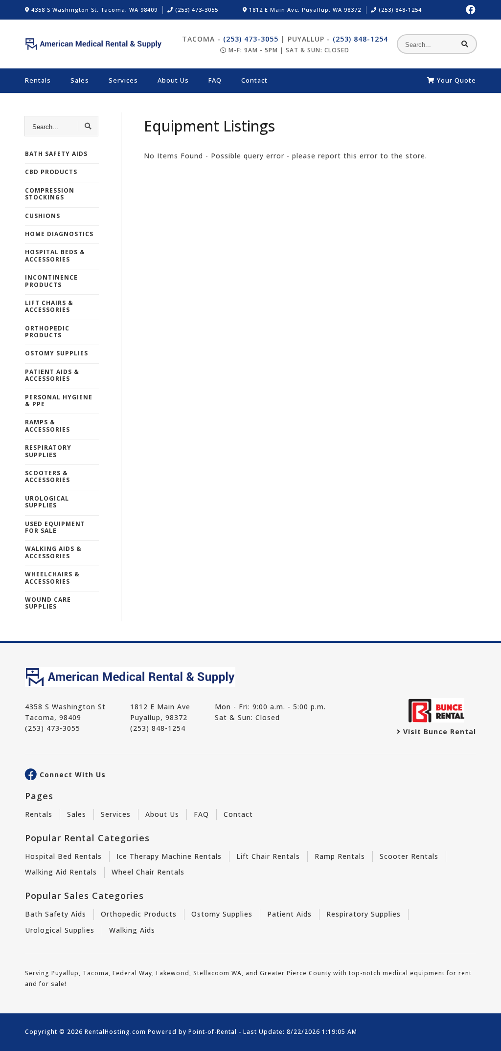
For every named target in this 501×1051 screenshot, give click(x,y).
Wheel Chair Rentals (148, 871)
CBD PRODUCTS (51, 172)
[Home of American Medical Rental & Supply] (93, 44)
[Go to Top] (482, 1034)
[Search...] (465, 44)
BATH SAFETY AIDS (56, 154)
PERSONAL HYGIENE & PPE (58, 400)
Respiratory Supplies (363, 914)
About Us (173, 80)
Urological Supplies (59, 930)
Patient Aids (289, 914)
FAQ (215, 80)
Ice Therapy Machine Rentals (169, 856)
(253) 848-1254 (399, 9)
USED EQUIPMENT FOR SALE (55, 527)
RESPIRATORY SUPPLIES (48, 451)
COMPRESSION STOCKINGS (49, 193)
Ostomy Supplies (221, 914)
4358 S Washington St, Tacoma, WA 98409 (93, 9)
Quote (456, 80)
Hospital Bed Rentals (63, 856)
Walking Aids (132, 930)
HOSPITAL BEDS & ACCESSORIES (55, 255)
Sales (79, 80)
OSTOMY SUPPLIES (56, 353)
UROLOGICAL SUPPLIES (47, 501)
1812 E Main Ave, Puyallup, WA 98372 (304, 9)
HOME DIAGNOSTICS (59, 234)
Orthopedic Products (139, 914)
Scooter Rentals (409, 856)
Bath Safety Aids (55, 914)
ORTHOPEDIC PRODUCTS (47, 331)
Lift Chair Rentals (268, 856)
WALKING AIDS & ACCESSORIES (53, 552)
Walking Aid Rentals (61, 871)
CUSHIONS (42, 216)
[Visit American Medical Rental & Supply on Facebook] (471, 10)
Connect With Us (73, 774)
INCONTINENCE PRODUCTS (51, 280)
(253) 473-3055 (195, 9)
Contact (254, 80)
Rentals (38, 80)
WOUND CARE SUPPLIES (48, 603)
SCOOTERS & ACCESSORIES (47, 476)
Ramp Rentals (340, 856)
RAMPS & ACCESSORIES (47, 425)
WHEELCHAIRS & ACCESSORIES (52, 577)
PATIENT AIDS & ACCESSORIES (52, 375)
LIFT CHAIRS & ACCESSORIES (49, 306)
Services (123, 80)
